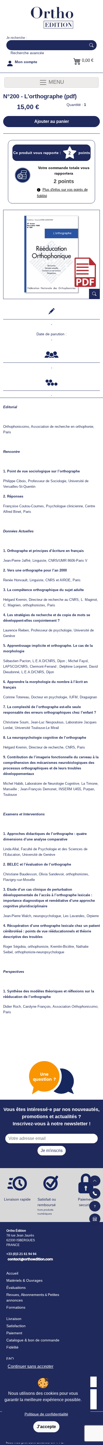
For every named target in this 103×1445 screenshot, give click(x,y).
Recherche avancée (27, 53)
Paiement (14, 1333)
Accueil (12, 1273)
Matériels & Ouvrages (24, 1280)
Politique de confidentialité (46, 1414)
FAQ (10, 1358)
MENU (55, 82)
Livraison (13, 1319)
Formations (15, 1307)
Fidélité (12, 1347)
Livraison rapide (17, 1199)
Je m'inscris (52, 1150)
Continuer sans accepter (30, 1366)
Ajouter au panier (51, 121)
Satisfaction (16, 1326)
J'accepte (46, 1426)
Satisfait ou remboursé (47, 1206)
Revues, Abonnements (25, 1295)
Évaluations (16, 1287)
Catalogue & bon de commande (32, 1340)
